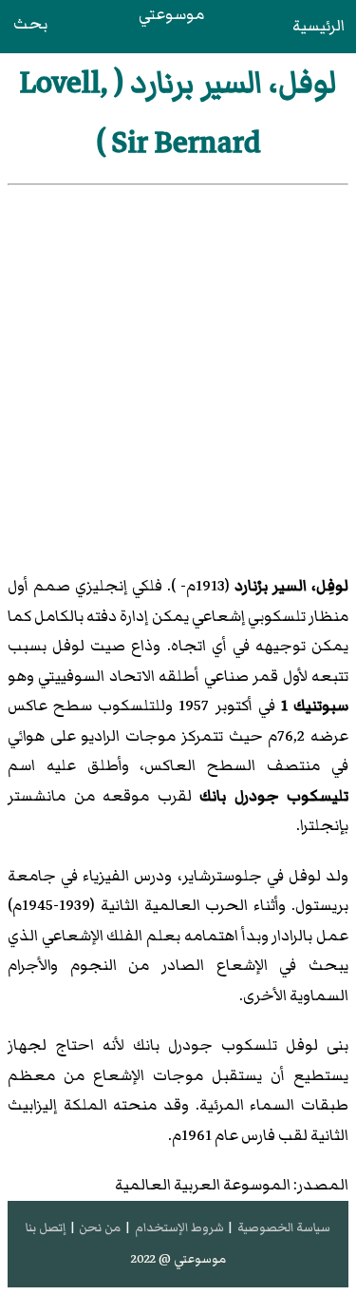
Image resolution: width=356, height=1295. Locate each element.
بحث (30, 23)
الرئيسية (318, 25)
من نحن (100, 1227)
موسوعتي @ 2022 (178, 1258)
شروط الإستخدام (179, 1227)
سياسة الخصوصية (283, 1227)
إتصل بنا (46, 1227)
